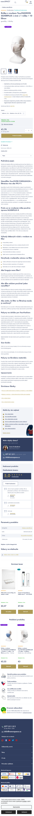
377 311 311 (10, 454)
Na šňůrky (29, 535)
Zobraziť (25, 611)
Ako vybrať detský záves (8, 402)
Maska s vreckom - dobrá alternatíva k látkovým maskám (16, 394)
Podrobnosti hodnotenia (20, 10)
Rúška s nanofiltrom (27, 528)
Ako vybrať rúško (9, 414)
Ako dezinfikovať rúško (10, 416)
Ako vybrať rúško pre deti (11, 419)
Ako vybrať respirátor (10, 428)
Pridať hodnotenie (10, 483)
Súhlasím (24, 812)
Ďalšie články (6, 433)
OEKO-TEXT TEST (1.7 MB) (11, 554)
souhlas (24, 801)
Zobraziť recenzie (27, 712)
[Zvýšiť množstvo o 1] (31, 130)
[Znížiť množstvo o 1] (26, 130)
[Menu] (30, 2)
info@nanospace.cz (12, 457)
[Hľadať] (15, 2)
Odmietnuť (8, 812)
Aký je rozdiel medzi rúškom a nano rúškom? (16, 421)
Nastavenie (16, 807)
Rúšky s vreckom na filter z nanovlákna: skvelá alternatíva (16, 425)
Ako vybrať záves (6, 398)
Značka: (4, 151)
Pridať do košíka (17, 135)
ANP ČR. (12, 106)
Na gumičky (24, 535)
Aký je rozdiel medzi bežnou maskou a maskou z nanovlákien (17, 390)
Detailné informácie (6, 141)
